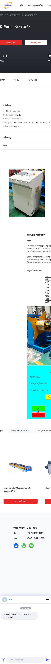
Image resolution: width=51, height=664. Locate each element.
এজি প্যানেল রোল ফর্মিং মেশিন (20, 430)
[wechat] (31, 545)
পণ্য (6, 15)
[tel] (38, 545)
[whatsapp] (23, 545)
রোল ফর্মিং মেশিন (15, 15)
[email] (16, 545)
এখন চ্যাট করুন (11, 42)
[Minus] (47, 599)
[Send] (47, 660)
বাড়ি (1, 15)
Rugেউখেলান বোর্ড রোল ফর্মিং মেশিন (19, 488)
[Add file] (3, 660)
